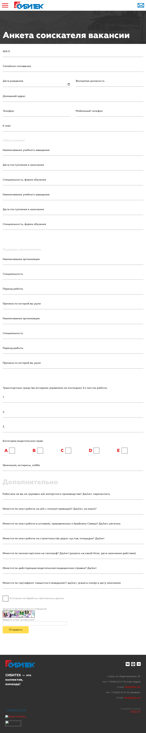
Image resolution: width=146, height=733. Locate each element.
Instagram (133, 664)
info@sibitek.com (132, 698)
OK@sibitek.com (133, 687)
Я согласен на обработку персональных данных (36, 598)
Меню (5, 5)
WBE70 (135, 712)
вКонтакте (128, 664)
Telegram (139, 664)
